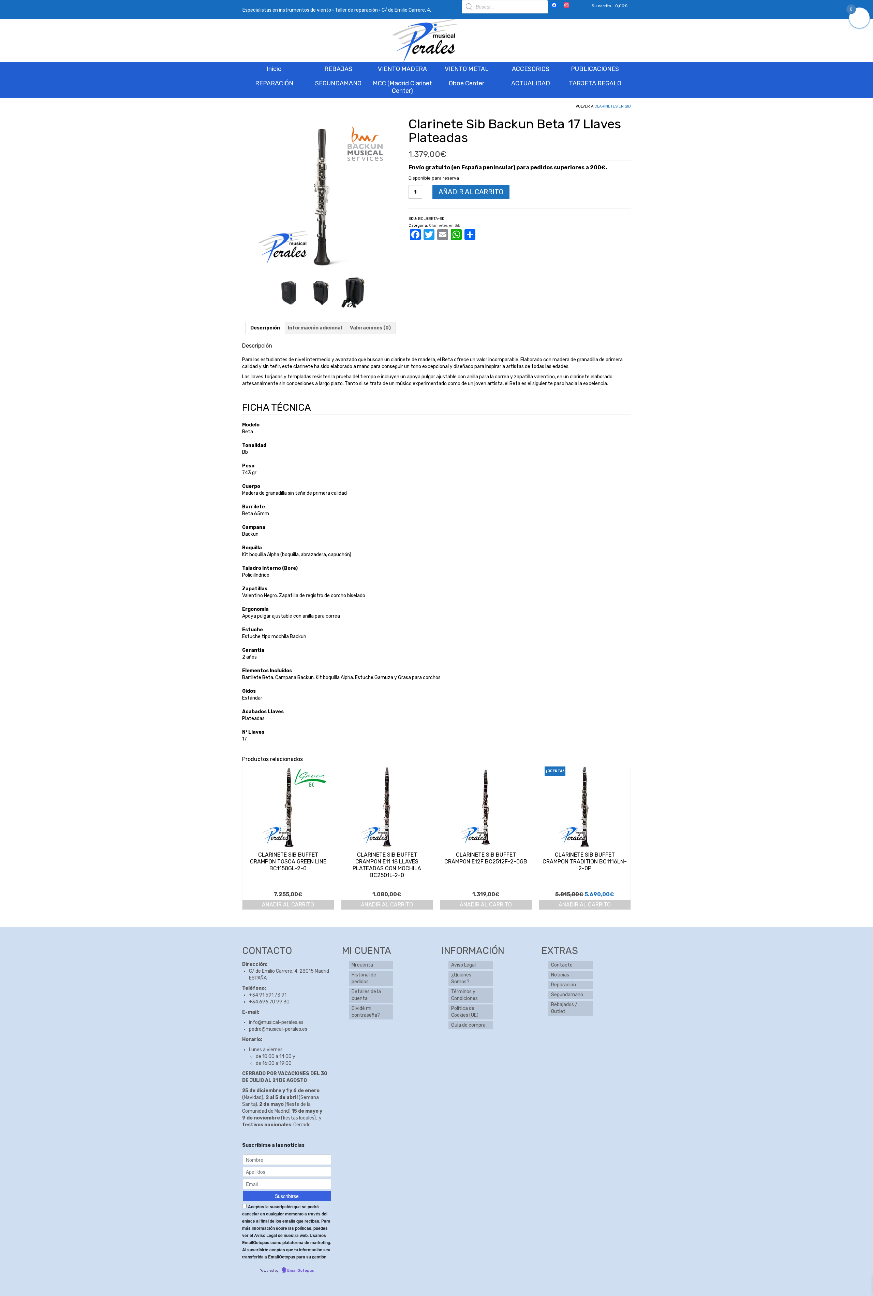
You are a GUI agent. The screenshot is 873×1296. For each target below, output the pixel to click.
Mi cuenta (362, 965)
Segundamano (567, 995)
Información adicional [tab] (315, 328)
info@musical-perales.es (276, 1022)
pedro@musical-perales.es (278, 1029)
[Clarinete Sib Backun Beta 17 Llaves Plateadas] (289, 292)
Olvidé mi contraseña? (366, 1011)
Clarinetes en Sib (612, 106)
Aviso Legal (463, 965)
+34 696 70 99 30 (269, 1002)
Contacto (562, 965)
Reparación (563, 985)
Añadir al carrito (471, 192)
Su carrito (609, 5)
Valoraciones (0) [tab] (370, 328)
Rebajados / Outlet (564, 1008)
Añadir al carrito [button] (288, 904)
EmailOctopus (300, 1270)
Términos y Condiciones (464, 995)
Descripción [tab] (265, 328)
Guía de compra (468, 1025)
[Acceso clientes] (577, 6)
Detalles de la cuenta (366, 995)
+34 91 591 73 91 (267, 995)
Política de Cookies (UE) (464, 1011)
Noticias (560, 975)
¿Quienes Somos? (461, 978)
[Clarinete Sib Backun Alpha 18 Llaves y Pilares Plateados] (353, 292)
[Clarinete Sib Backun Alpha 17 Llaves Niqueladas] (321, 292)
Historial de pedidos (364, 978)
